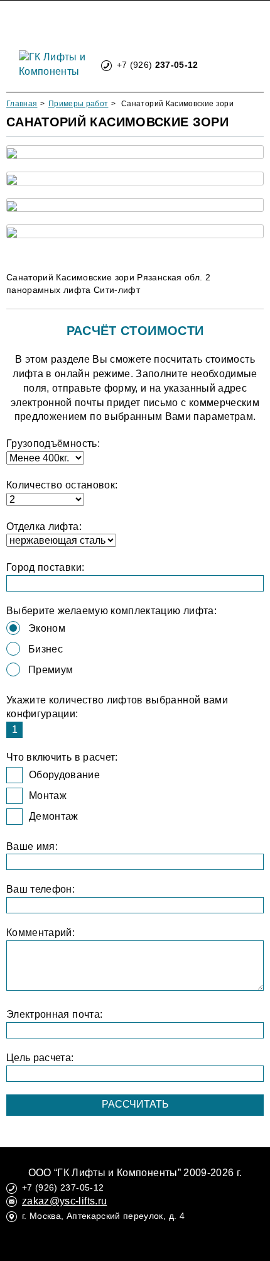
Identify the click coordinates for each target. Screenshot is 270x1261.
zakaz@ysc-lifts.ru (64, 1201)
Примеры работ (78, 103)
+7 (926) (157, 65)
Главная (21, 103)
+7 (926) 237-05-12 (63, 1187)
